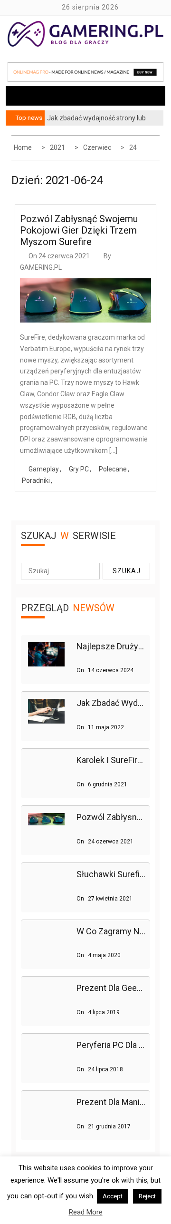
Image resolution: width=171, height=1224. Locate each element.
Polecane (113, 469)
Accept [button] (113, 1196)
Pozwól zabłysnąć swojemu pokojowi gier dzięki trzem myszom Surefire (79, 230)
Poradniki (36, 480)
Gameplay (43, 469)
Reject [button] (147, 1196)
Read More (86, 1212)
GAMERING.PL (41, 267)
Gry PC (79, 469)
